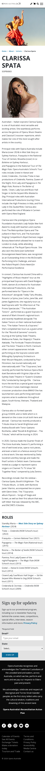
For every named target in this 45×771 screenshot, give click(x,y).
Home (4, 51)
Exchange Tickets (10, 742)
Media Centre (30, 748)
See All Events (8, 739)
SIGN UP (10, 655)
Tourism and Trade (11, 751)
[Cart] (34, 3)
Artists (19, 51)
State (5, 643)
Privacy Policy (30, 623)
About (11, 51)
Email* (5, 633)
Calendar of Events (11, 736)
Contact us (29, 751)
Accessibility (29, 745)
